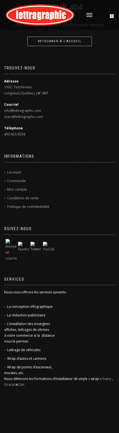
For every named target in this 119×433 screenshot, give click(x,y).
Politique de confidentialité (28, 206)
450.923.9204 (14, 134)
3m (21, 384)
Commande (16, 180)
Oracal (9, 384)
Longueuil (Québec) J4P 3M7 (26, 93)
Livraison (14, 172)
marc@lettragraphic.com (23, 116)
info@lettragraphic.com (22, 110)
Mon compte (17, 189)
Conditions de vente (23, 198)
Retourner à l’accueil (59, 41)
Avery (106, 378)
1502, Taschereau (18, 87)
